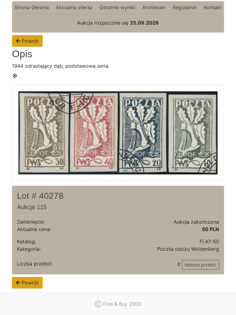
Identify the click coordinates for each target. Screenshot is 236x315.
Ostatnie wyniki (117, 7)
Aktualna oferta (74, 7)
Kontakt (213, 7)
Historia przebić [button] (200, 264)
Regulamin (185, 7)
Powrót (29, 41)
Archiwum (153, 7)
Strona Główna (31, 7)
